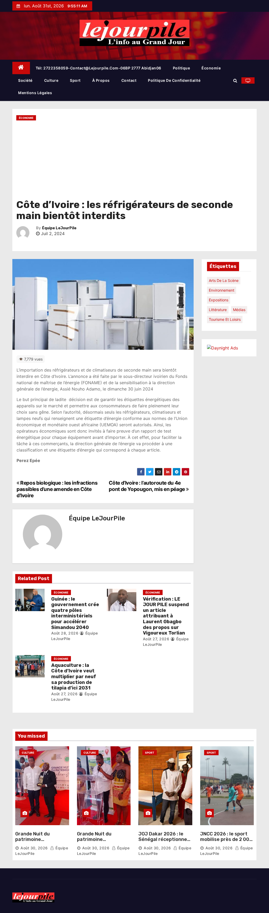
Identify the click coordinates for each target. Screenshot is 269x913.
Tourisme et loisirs (225, 319)
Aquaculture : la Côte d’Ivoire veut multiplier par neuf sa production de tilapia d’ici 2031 (73, 676)
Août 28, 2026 (65, 633)
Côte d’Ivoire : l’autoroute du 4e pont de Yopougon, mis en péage (147, 486)
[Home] (21, 68)
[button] (235, 80)
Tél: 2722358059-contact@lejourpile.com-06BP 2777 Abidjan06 (98, 68)
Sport (75, 80)
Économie (211, 68)
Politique (181, 68)
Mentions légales (35, 92)
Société (25, 80)
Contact (129, 80)
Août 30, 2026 (34, 848)
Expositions (218, 300)
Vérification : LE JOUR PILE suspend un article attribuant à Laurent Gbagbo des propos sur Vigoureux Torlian (166, 616)
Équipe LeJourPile (59, 228)
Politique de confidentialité (174, 80)
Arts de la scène (224, 280)
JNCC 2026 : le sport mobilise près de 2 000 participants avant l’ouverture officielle (226, 842)
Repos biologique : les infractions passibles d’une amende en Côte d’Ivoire (57, 489)
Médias (239, 309)
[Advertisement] (134, 160)
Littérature (218, 309)
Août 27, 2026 (156, 639)
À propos (101, 80)
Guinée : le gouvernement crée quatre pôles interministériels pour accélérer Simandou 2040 (75, 613)
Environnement (221, 290)
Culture (51, 80)
